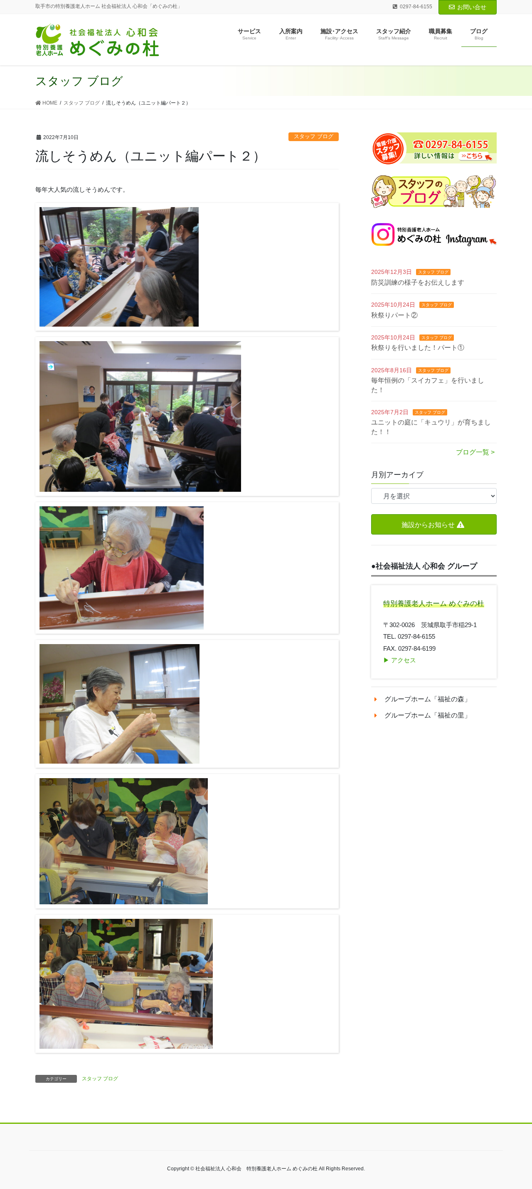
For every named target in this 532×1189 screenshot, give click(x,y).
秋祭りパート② (394, 315)
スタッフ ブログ (313, 136)
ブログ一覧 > (475, 452)
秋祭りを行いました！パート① (417, 347)
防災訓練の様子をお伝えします (417, 282)
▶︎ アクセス (399, 660)
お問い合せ (471, 7)
